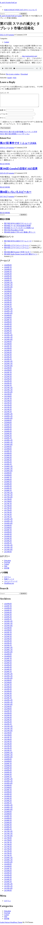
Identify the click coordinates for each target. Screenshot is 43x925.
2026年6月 (8, 269)
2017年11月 (8, 495)
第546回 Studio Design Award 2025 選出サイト (20, 254)
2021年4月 (8, 405)
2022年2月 (8, 383)
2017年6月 (8, 506)
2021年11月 (8, 390)
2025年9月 (8, 289)
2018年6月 (8, 479)
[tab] (1, 6)
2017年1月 (8, 517)
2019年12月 (8, 440)
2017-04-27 (4, 196)
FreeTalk (7, 562)
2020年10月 (8, 418)
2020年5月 (8, 429)
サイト (2, 118)
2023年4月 (8, 352)
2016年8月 (8, 528)
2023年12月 (8, 335)
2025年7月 (8, 293)
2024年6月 (8, 322)
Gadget (19, 16)
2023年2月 (8, 357)
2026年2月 (8, 278)
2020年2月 (8, 436)
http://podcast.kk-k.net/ (29, 56)
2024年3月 (8, 328)
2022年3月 (8, 381)
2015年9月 (8, 552)
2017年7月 (8, 503)
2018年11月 (8, 468)
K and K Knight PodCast (8, 2)
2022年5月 (8, 377)
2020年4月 (8, 431)
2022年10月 (8, 366)
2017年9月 (8, 499)
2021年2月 (8, 409)
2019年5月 (8, 455)
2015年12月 (8, 545)
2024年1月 (8, 333)
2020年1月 (8, 438)
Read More (5, 164)
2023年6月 (8, 348)
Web (5, 566)
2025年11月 (8, 285)
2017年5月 (8, 508)
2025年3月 (8, 302)
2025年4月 (8, 300)
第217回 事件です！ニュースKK (18, 143)
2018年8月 (8, 475)
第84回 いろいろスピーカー (15, 192)
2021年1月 (8, 412)
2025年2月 (8, 304)
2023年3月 (8, 355)
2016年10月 (8, 523)
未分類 (6, 568)
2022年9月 (8, 368)
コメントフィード (11, 581)
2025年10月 (8, 287)
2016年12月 (8, 519)
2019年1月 (8, 464)
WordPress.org (9, 583)
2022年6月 (8, 374)
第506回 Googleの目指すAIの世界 (19, 168)
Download (24, 74)
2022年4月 (8, 379)
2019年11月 (8, 442)
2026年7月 (8, 267)
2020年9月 (8, 420)
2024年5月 (8, 324)
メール (3, 114)
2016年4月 (8, 536)
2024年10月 (8, 313)
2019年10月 (8, 444)
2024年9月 (8, 315)
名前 (2, 110)
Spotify (9, 78)
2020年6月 (8, 427)
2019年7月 (8, 451)
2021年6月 (8, 401)
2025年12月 (8, 282)
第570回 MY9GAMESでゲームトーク (18, 223)
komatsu (11, 35)
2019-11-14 (4, 148)
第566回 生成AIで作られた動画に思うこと (20, 232)
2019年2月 (8, 462)
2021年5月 (8, 403)
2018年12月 (8, 466)
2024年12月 (8, 309)
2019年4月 (8, 458)
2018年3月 (8, 486)
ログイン (7, 577)
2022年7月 (8, 372)
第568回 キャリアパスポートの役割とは (19, 228)
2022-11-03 (4, 35)
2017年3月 (8, 512)
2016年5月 (8, 534)
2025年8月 (8, 291)
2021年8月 (8, 396)
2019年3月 (8, 460)
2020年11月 (8, 416)
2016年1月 (8, 543)
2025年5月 (8, 298)
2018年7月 (8, 477)
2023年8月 (8, 344)
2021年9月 (8, 394)
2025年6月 (8, 296)
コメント (4, 93)
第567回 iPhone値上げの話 (13, 230)
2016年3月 (8, 539)
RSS (14, 78)
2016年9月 (8, 525)
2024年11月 (8, 311)
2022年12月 (8, 361)
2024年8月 (8, 317)
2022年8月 (8, 370)
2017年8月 (8, 501)
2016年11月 (8, 521)
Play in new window (13, 74)
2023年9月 (8, 342)
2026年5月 (8, 272)
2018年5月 (8, 482)
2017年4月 (8, 510)
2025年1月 (8, 307)
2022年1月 (8, 385)
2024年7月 (8, 320)
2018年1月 (8, 490)
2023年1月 (8, 359)
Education (7, 560)
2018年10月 (8, 471)
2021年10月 (8, 392)
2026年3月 (8, 276)
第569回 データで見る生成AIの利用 (17, 225)
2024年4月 (8, 326)
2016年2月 (8, 541)
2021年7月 (8, 398)
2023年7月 (8, 346)
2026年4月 (8, 274)
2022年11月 (8, 363)
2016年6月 (8, 532)
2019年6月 (8, 453)
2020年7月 (8, 425)
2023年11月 (8, 337)
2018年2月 (8, 488)
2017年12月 (8, 493)
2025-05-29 (4, 173)
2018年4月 (8, 484)
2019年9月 (8, 447)
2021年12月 (8, 388)
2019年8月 (8, 449)
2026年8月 (8, 265)
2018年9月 (8, 473)
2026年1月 (8, 280)
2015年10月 (8, 549)
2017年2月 (8, 514)
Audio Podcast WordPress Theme (11, 922)
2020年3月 (8, 433)
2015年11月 (8, 547)
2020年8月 (8, 423)
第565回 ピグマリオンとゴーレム (16, 245)
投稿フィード (9, 579)
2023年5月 (8, 350)
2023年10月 (8, 339)
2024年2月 (8, 331)
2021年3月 (8, 407)
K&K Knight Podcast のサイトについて (20, 10)
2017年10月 (8, 497)
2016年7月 (8, 530)
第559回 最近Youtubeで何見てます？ (17, 252)
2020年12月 (8, 414)
